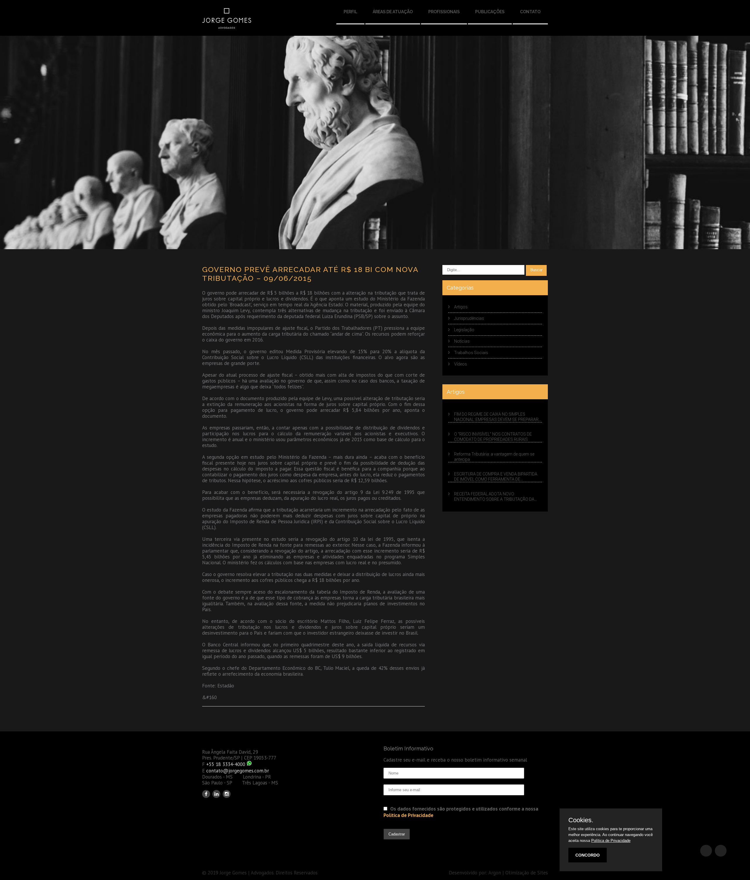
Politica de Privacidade (408, 815)
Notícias (462, 341)
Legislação (464, 329)
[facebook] (206, 794)
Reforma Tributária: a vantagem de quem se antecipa (494, 457)
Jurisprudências (469, 318)
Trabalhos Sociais (471, 352)
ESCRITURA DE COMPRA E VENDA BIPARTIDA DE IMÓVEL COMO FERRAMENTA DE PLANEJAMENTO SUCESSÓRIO (495, 477)
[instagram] (227, 794)
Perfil (350, 11)
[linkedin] (216, 794)
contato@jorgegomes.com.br (237, 770)
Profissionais (444, 11)
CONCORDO (587, 855)
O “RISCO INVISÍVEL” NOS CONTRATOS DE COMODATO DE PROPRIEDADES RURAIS (493, 437)
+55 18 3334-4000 (225, 764)
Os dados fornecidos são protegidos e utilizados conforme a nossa (460, 812)
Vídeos (460, 364)
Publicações (489, 11)
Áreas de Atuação (393, 11)
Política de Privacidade (610, 840)
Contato (530, 11)
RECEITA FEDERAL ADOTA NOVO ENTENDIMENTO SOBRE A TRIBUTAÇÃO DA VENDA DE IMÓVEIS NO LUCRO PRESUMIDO (494, 497)
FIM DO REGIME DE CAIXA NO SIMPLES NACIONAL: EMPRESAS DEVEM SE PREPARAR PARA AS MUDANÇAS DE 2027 (496, 417)
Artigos (461, 307)
